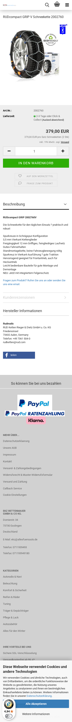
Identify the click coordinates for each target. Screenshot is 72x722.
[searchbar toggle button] (47, 5)
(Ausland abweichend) (53, 120)
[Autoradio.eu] (8, 5)
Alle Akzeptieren (36, 703)
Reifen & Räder (11, 597)
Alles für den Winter (14, 630)
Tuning (7, 603)
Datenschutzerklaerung (16, 441)
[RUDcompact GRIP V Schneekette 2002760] (36, 52)
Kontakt (7, 461)
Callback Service (12, 488)
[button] (9, 151)
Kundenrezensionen (19, 297)
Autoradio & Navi (12, 576)
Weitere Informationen (36, 714)
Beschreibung (14, 204)
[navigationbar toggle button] (67, 5)
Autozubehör (10, 624)
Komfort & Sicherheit (14, 590)
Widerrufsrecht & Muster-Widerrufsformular (27, 474)
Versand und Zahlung (15, 481)
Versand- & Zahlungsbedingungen (22, 468)
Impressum (9, 454)
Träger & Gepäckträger (16, 610)
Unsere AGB (10, 447)
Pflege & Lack (11, 617)
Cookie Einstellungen (15, 494)
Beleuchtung (10, 583)
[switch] (8, 716)
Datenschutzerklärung (39, 695)
